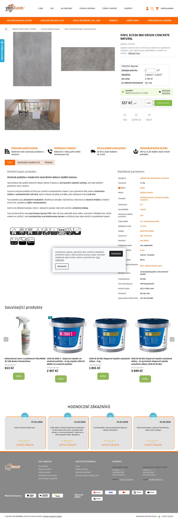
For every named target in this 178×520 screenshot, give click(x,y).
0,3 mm (143, 226)
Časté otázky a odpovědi (47, 479)
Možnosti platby (44, 472)
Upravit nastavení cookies (52, 516)
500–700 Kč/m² (146, 236)
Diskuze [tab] (48, 162)
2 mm (142, 250)
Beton (142, 188)
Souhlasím (116, 253)
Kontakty (128, 8)
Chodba (165, 197)
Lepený (143, 209)
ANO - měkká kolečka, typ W (151, 266)
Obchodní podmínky (83, 472)
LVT (141, 205)
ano (141, 215)
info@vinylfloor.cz (156, 480)
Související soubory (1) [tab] (28, 162)
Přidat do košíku (163, 103)
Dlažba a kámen (146, 193)
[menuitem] (19, 20)
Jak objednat (66, 8)
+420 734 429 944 (126, 480)
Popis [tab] (10, 162)
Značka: (127, 44)
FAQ (52, 8)
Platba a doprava (87, 8)
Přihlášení (148, 8)
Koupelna (144, 200)
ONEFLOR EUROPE (147, 231)
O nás (40, 8)
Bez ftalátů (144, 241)
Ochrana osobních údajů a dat (86, 475)
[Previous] (6, 339)
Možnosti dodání (44, 469)
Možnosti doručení (166, 91)
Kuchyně (158, 197)
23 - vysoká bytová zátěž (149, 221)
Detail (19, 376)
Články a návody (109, 8)
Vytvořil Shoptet (167, 516)
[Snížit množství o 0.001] (153, 104)
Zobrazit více (134, 53)
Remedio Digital (150, 516)
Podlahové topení (147, 197)
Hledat (153, 8)
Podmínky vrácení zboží (47, 475)
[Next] (172, 339)
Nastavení (62, 266)
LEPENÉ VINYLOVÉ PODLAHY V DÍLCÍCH (154, 178)
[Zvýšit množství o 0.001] (153, 101)
